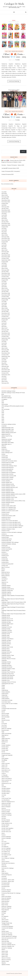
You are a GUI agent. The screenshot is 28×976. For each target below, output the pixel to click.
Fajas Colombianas (6, 733)
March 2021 (4, 250)
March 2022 (5, 235)
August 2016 (5, 339)
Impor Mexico (5, 771)
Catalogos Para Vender (7, 677)
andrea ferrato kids (6, 540)
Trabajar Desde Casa (7, 923)
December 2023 (6, 210)
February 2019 (5, 290)
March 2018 (5, 308)
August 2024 (5, 203)
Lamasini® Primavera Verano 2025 (10, 168)
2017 (3, 407)
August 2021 (5, 241)
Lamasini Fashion (6, 791)
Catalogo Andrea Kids (7, 590)
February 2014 (5, 383)
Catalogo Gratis (5, 635)
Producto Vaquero (6, 889)
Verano (3, 949)
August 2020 (5, 261)
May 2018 (4, 305)
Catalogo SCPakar (6, 657)
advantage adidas (6, 440)
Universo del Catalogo (7, 928)
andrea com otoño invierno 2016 (10, 510)
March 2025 (5, 195)
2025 (3, 422)
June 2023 (4, 215)
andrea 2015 (5, 455)
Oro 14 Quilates (5, 843)
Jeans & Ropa (5, 776)
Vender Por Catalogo (7, 934)
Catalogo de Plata (6, 622)
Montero (4, 816)
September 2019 (6, 278)
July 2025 (4, 192)
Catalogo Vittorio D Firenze (8, 658)
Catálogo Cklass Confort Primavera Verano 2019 (14, 602)
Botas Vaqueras (5, 574)
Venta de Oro (5, 939)
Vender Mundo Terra (7, 933)
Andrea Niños (5, 562)
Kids (3, 785)
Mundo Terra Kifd (6, 830)
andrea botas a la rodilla (8, 462)
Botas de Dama (6, 572)
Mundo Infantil (5, 825)
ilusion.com (4, 766)
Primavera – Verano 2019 (8, 879)
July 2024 (4, 205)
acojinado (4, 426)
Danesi (3, 718)
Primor (3, 888)
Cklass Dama (5, 693)
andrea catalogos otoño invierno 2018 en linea (13, 500)
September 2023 (6, 211)
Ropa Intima (5, 904)
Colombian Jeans (6, 702)
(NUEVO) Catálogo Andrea (8, 391)
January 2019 (5, 291)
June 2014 (4, 378)
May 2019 (4, 285)
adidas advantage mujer (8, 429)
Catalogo (4, 583)
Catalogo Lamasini (6, 640)
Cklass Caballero (6, 692)
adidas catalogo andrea (8, 431)
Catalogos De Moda (14, 3)
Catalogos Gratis (6, 670)
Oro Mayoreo (5, 846)
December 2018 (6, 293)
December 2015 (6, 353)
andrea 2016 (5, 457)
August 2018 (5, 300)
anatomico (4, 449)
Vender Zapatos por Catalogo (9, 936)
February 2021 (5, 251)
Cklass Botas (5, 690)
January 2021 (5, 253)
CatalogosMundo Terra (7, 683)
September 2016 (6, 338)
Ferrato (3, 743)
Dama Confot (5, 715)
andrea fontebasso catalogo (9, 544)
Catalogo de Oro (6, 617)
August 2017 (5, 319)
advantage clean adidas (8, 442)
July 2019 (4, 281)
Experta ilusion (5, 730)
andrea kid (4, 557)
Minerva (4, 808)
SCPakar (4, 913)
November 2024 (6, 201)
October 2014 (5, 373)
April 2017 (4, 326)
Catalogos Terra (6, 680)
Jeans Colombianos (7, 778)
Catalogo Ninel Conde (7, 647)
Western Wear (5, 961)
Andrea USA (5, 565)
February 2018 (5, 310)
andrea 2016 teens (6, 459)
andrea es (4, 534)
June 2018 (4, 303)
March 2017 (4, 328)
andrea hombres (6, 547)
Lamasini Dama (6, 790)
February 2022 (5, 236)
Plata (3, 869)
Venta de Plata (5, 941)
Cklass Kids (4, 695)
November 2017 (6, 315)
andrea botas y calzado (7, 477)
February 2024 (5, 206)
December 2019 (6, 273)
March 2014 (5, 381)
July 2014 (4, 376)
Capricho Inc (5, 582)
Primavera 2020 (6, 883)
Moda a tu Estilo (6, 811)
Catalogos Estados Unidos (8, 668)
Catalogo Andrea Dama (8, 588)
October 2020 (5, 258)
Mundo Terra (5, 826)
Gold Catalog (5, 758)
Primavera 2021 (5, 884)
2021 (3, 416)
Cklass (3, 685)
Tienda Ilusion (5, 921)
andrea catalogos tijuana (8, 502)
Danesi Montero (6, 720)
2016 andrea (5, 404)
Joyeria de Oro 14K (6, 783)
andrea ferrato (5, 537)
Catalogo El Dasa (6, 628)
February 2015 (5, 366)
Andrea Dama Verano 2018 (8, 515)
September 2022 (6, 225)
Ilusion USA (4, 765)
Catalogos (4, 660)
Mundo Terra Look (6, 831)
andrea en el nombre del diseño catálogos (12, 525)
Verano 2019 (5, 953)
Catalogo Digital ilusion (7, 623)
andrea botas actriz (6, 464)
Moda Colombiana (6, 813)
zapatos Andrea (6, 964)
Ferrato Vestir (5, 750)
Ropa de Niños (5, 901)
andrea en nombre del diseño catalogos (12, 532)
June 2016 (4, 343)
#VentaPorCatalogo (7, 397)
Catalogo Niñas (5, 645)
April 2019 (4, 286)
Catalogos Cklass (6, 663)
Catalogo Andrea (6, 587)
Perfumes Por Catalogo (8, 868)
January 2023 (5, 221)
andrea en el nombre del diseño (10, 520)
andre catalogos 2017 (7, 452)
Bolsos (3, 569)
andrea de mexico (6, 517)
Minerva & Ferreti (6, 810)
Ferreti (3, 751)
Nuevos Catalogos (6, 836)
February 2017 (5, 329)
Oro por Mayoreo (6, 849)
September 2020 (6, 260)
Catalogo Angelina (6, 592)
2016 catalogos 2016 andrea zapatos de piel (13, 406)
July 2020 (4, 263)
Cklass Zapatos (5, 698)
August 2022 (5, 226)
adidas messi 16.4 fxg (7, 436)
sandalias (4, 911)
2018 (3, 411)
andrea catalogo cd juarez (8, 485)
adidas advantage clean (8, 427)
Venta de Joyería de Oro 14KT (9, 938)
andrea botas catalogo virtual (9, 465)
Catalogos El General (7, 667)
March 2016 (4, 348)
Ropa (3, 894)
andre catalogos (6, 450)
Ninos (3, 833)
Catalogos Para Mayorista (8, 675)
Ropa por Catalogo (6, 906)
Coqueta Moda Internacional (9, 708)
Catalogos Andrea (6, 662)
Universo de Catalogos (7, 926)
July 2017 (4, 321)
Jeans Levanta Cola (6, 780)
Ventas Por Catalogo (17, 51)
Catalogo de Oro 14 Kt (7, 618)
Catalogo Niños (5, 648)
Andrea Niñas (5, 560)
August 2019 (5, 280)
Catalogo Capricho (6, 593)
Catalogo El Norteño (7, 632)
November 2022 (6, 223)
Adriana (4, 437)
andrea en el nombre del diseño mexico (12, 527)
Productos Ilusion (6, 891)
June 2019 (4, 283)
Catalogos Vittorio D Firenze (9, 682)
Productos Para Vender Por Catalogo (11, 893)
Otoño (3, 859)
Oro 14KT (4, 845)
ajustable (4, 447)
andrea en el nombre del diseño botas (11, 524)
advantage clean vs (6, 444)
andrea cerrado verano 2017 (9, 505)
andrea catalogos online (8, 499)
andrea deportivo (6, 519)
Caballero (4, 577)
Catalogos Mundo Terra (8, 673)
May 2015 (4, 363)
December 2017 (6, 313)
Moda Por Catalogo (7, 815)
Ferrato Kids (5, 748)
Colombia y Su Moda (7, 700)
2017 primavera (5, 409)
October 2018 (5, 296)
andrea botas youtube (7, 479)
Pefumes (4, 864)
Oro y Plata (4, 856)
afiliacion (4, 445)
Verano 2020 (5, 954)
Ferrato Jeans (5, 746)
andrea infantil (5, 550)
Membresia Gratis (6, 805)
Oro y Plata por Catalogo (8, 858)
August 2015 (5, 358)
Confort (4, 705)
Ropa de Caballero (6, 898)
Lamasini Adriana (6, 788)
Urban (3, 929)
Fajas (3, 731)
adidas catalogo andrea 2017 (9, 432)
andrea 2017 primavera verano (9, 461)
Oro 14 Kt (4, 841)
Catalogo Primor (6, 653)
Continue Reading (14, 81)
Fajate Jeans (5, 740)
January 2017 (5, 331)
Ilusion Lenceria (6, 763)
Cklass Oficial (5, 697)
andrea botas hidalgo (7, 470)
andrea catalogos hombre (8, 495)
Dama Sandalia (5, 716)
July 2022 (4, 228)
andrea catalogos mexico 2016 (9, 497)
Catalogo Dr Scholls (7, 627)
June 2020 (4, 265)
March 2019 (5, 288)
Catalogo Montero (6, 643)
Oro (3, 840)
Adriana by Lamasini (7, 439)
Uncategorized (5, 924)
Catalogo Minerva (6, 642)
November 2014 (6, 371)
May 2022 (4, 231)
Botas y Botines (6, 575)
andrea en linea (5, 530)
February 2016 (5, 349)
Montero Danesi (6, 820)
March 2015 (4, 364)
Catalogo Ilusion (6, 637)
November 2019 (6, 275)
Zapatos (4, 963)
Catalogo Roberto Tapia (8, 655)
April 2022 (4, 233)
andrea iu (4, 552)
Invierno (4, 773)
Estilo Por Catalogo (6, 728)
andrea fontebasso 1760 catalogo (10, 542)
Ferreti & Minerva (6, 753)
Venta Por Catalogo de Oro (8, 944)
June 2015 (4, 361)
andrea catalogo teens (7, 489)
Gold (3, 756)
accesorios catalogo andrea (9, 424)
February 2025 (5, 197)
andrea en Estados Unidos (8, 529)
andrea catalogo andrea (8, 484)
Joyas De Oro (5, 781)
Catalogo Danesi (6, 615)
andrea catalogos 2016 (7, 490)
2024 (3, 421)
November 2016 (6, 334)
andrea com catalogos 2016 (9, 507)
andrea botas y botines (7, 474)
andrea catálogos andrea (8, 492)
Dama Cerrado (5, 713)
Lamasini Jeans (5, 793)
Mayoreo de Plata (6, 803)
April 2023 (4, 218)
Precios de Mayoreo (7, 874)
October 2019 (5, 276)
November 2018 (6, 295)
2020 (3, 414)
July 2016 (4, 341)
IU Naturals (4, 775)
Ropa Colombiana (6, 896)
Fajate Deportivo (6, 738)
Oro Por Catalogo (6, 848)
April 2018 (4, 306)
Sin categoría (5, 916)
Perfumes (4, 866)
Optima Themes (18, 973)
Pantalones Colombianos (8, 863)
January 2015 (5, 368)
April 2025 (4, 193)
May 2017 (4, 324)
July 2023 (4, 213)
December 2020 (6, 255)
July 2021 (4, 243)
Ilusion (3, 761)
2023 (10, 51)
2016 (3, 402)
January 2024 (5, 208)
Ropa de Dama (5, 899)
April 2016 (4, 346)
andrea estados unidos (7, 535)
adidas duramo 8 (6, 434)
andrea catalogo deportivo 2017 (10, 487)
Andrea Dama (5, 514)
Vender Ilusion (5, 931)
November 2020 (6, 256)
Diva (3, 722)
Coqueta (4, 706)
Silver (3, 914)
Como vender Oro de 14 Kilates (9, 703)
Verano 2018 (5, 951)
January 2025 (5, 198)
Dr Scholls (4, 723)
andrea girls (4, 545)
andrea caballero (6, 480)
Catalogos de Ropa (6, 665)
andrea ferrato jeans (7, 539)
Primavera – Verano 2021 (8, 881)
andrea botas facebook (8, 467)
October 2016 (5, 336)
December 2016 (6, 333)
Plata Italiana (5, 873)
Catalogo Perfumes (6, 652)
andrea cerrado (5, 504)
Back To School (6, 567)
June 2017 (4, 323)
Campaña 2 (5, 579)
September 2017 (6, 318)
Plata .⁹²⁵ (4, 871)
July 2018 (4, 301)
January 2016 (5, 351)
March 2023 (5, 220)
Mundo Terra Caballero (7, 828)
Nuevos (3, 835)
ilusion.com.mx (5, 768)
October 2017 (5, 316)
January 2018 (5, 311)
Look (3, 796)
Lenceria (4, 795)
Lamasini (4, 786)
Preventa (4, 876)
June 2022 (4, 230)
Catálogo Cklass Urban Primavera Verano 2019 (13, 613)
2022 (7, 51)
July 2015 (4, 359)
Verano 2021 (5, 956)
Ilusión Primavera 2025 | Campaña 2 (11, 171)
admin (18, 59)
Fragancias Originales (7, 755)
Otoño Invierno (5, 861)
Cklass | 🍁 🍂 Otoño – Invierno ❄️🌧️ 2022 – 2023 (14, 55)
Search (23, 151)
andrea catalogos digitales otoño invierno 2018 (13, 494)
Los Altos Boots (6, 800)
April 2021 (4, 248)
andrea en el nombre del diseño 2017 (11, 522)
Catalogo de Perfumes (7, 620)
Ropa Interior (5, 903)
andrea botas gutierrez (7, 469)
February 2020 (5, 270)
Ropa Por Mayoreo (6, 908)
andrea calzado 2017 (7, 482)
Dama (3, 711)
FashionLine (5, 741)
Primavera (4, 878)
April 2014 (4, 379)
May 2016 (4, 344)
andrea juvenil (5, 555)
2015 (3, 401)
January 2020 (5, 271)
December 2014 (6, 369)
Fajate (3, 736)
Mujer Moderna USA (7, 823)
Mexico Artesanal (6, 806)
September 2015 (6, 356)
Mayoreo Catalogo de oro (8, 801)
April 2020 (4, 266)
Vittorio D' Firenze (6, 959)
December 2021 (6, 238)
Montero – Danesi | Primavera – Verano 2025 (13, 165)
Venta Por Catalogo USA (8, 946)
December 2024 (6, 200)
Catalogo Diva (5, 625)
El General (4, 727)
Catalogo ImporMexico (7, 638)
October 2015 (5, 354)
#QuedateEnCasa (6, 396)
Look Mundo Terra (6, 798)
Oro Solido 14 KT (6, 851)
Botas (3, 570)
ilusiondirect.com (6, 770)
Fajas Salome (5, 735)
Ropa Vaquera (5, 909)
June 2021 (4, 245)
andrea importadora (7, 549)
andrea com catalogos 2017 (9, 509)
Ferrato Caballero (6, 745)
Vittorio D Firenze (6, 958)
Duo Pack (4, 725)
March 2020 (5, 268)
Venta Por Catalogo (7, 943)
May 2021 (4, 246)
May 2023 (4, 216)
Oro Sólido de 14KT (6, 854)
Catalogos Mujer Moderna (8, 672)
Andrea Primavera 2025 (8, 174)
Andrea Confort (6, 512)
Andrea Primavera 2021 (7, 564)
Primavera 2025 (6, 886)
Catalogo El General (7, 630)
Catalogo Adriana (6, 585)
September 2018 (6, 298)
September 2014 (6, 374)
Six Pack (4, 918)
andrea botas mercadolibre (9, 472)
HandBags (4, 760)
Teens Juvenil (5, 919)
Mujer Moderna (5, 821)
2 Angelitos (4, 399)
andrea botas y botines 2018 (9, 475)
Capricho (4, 580)
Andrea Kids (5, 559)
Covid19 (4, 710)
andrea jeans (5, 554)
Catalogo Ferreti (6, 633)
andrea (3, 454)
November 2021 (6, 240)
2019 (3, 412)
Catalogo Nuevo (6, 650)
